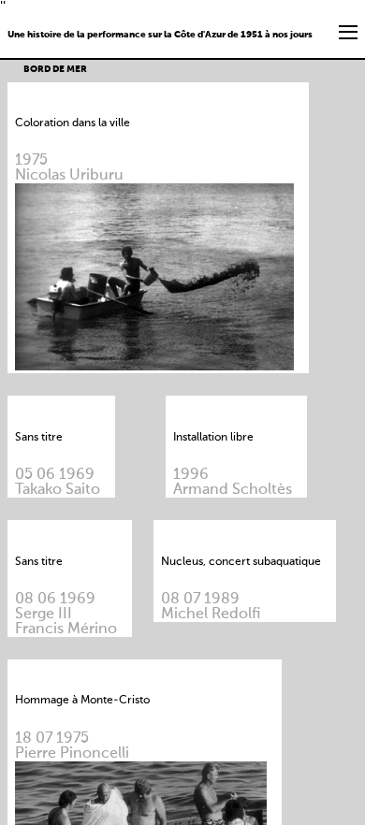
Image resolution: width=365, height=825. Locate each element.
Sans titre (39, 437)
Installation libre (213, 437)
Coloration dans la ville (72, 123)
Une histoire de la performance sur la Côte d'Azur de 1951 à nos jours (160, 34)
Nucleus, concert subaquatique (241, 562)
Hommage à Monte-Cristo (82, 700)
